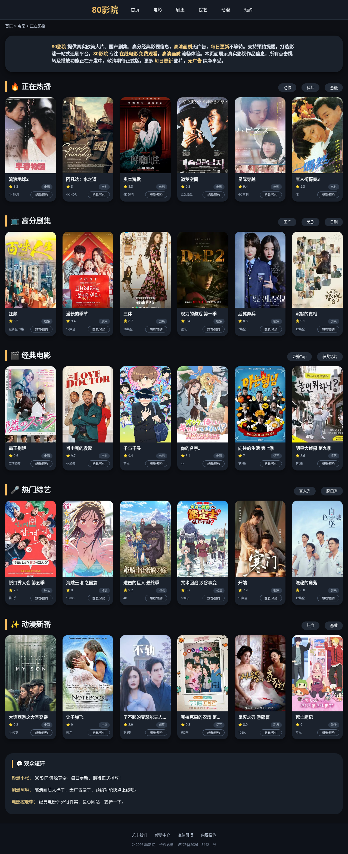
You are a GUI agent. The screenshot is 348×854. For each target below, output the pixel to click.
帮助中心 (162, 834)
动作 (287, 87)
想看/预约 (41, 195)
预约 (248, 10)
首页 (135, 10)
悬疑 (334, 87)
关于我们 (139, 834)
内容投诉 (208, 834)
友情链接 (185, 834)
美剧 (310, 222)
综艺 (203, 10)
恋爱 (334, 625)
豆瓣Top (299, 356)
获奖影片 (330, 356)
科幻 (310, 87)
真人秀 (304, 491)
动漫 (225, 10)
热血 (310, 625)
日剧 (334, 222)
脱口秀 (332, 491)
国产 (287, 222)
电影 (157, 10)
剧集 (180, 10)
